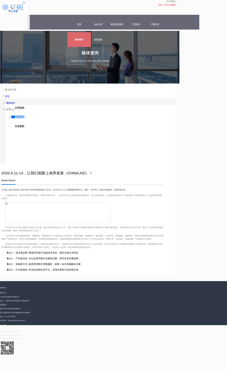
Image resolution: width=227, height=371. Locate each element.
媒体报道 (19, 117)
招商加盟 (98, 39)
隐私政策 (59, 363)
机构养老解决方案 (6, 330)
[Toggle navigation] (29, 22)
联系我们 (68, 363)
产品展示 (136, 24)
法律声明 (50, 363)
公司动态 (19, 107)
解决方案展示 (117, 24)
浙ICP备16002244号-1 (73, 368)
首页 (79, 24)
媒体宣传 (79, 39)
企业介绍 (98, 24)
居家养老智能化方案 (7, 337)
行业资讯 (19, 126)
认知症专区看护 (5, 333)
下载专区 (155, 24)
